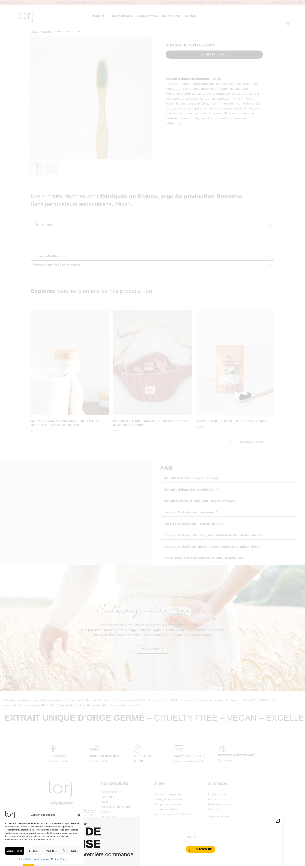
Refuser (34, 850)
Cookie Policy (25, 859)
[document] (152, 433)
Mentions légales (41, 859)
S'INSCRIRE (203, 849)
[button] (78, 815)
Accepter (14, 850)
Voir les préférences (62, 850)
